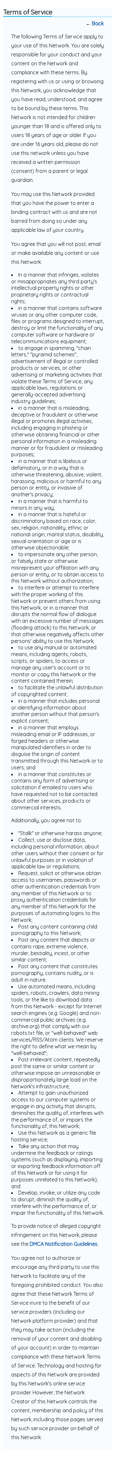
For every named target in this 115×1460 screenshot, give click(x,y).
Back (98, 23)
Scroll (99, 1444)
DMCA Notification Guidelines (63, 1244)
